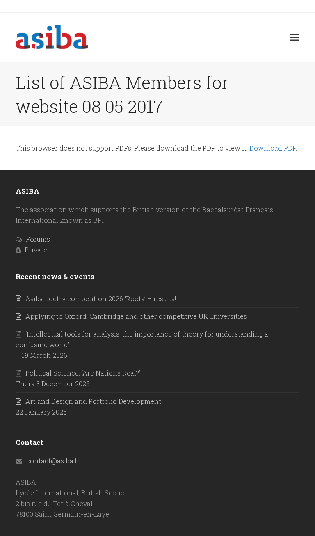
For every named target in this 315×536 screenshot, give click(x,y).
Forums (38, 239)
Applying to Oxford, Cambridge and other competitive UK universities (136, 316)
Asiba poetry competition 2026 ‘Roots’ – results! (100, 298)
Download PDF (272, 148)
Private (36, 249)
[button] (294, 37)
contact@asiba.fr (53, 460)
